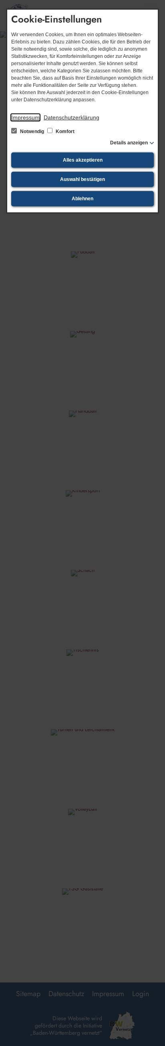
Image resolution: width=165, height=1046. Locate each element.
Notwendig (32, 131)
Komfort (64, 131)
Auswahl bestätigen (82, 179)
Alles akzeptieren (83, 160)
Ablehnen (82, 198)
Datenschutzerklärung (71, 117)
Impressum (25, 117)
